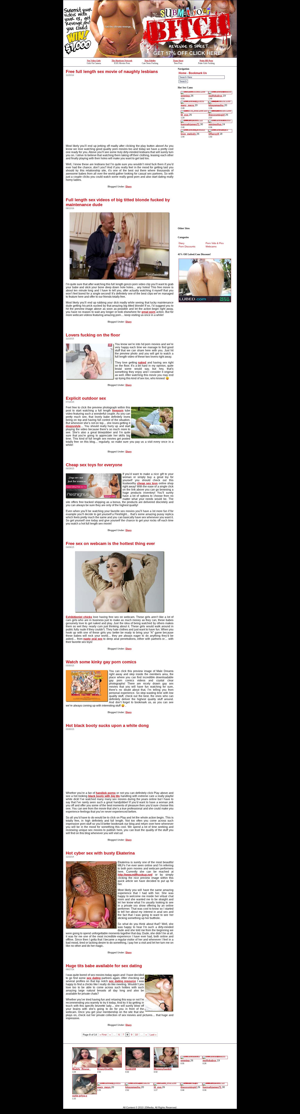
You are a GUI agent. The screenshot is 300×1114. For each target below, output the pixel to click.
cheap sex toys (147, 483)
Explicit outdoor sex (86, 398)
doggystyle (73, 426)
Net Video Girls (94, 60)
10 (136, 1034)
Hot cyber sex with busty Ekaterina (100, 853)
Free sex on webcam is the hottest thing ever (110, 543)
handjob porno (106, 792)
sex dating (94, 978)
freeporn (117, 410)
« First (103, 1034)
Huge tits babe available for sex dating (104, 965)
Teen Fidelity (150, 60)
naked (142, 362)
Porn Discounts (187, 246)
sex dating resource (122, 981)
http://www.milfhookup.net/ (135, 874)
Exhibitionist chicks (79, 616)
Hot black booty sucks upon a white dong (107, 725)
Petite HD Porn (206, 60)
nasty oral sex (92, 638)
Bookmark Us (198, 73)
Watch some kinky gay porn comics (101, 662)
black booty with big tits (104, 796)
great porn (148, 311)
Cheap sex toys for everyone (94, 464)
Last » (153, 1034)
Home (182, 73)
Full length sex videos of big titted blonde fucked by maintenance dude (118, 202)
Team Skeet (178, 60)
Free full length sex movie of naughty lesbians (112, 71)
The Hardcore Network (122, 60)
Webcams (211, 246)
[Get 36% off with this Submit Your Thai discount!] (150, 56)
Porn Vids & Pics (215, 243)
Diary (129, 186)
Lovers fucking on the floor (93, 335)
